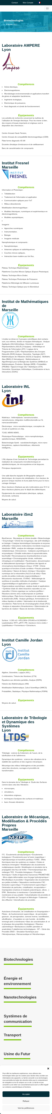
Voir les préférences (26, 1108)
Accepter (26, 1094)
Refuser (26, 1101)
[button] (48, 1068)
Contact (15, 3)
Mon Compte (28, 3)
